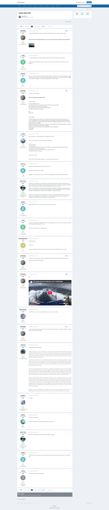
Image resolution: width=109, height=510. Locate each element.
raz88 (23, 55)
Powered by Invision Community (54, 508)
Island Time (23, 181)
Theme (54, 505)
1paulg (23, 470)
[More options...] (70, 31)
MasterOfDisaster (23, 238)
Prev (21, 26)
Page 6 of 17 (50, 26)
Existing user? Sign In (81, 2)
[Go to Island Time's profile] (23, 187)
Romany (23, 73)
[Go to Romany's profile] (23, 80)
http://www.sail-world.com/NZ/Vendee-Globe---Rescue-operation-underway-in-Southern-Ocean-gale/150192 (49, 39)
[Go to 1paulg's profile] (23, 477)
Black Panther (23, 309)
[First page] (19, 26)
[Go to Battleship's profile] (19, 17)
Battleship (25, 16)
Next (44, 26)
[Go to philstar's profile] (23, 421)
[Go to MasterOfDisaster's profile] (23, 245)
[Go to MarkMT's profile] (23, 402)
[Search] (90, 6)
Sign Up (89, 2)
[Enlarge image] (53, 434)
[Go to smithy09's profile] (23, 351)
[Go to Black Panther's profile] (23, 316)
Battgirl (23, 202)
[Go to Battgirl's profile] (23, 208)
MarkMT (23, 395)
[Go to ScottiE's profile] (23, 140)
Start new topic (68, 21)
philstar (23, 415)
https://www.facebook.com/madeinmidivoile (37, 97)
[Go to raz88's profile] (23, 62)
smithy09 (23, 345)
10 (38, 26)
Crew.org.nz (20, 2)
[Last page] (46, 26)
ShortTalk (31, 17)
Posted (33, 30)
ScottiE (23, 134)
